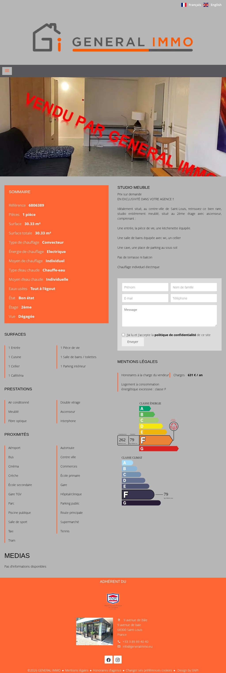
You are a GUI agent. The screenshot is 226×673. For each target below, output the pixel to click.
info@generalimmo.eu (138, 646)
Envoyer (132, 342)
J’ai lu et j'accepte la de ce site (169, 335)
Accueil (113, 37)
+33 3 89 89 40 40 (135, 641)
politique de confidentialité (175, 335)
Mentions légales (77, 670)
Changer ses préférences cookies (149, 670)
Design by (187, 670)
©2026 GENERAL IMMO (44, 670)
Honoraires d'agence (107, 670)
